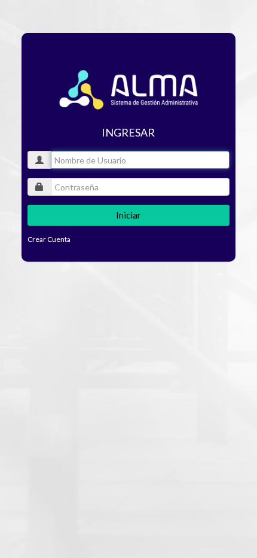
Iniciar (128, 215)
